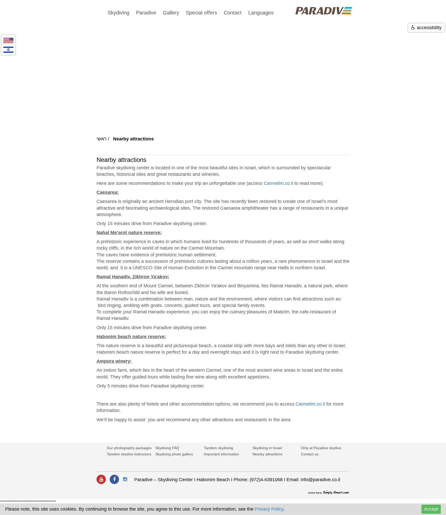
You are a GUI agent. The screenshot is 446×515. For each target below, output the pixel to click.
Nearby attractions (267, 454)
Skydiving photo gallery (174, 454)
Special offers (201, 12)
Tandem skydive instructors (129, 454)
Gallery (171, 12)
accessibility (429, 27)
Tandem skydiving (218, 448)
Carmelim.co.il (278, 183)
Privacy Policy (269, 509)
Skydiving (118, 12)
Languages (261, 12)
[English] (8, 40)
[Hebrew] (8, 49)
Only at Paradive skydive (321, 448)
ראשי (102, 138)
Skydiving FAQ (167, 448)
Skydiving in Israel (267, 448)
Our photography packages (129, 448)
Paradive (146, 12)
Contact (233, 12)
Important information (221, 454)
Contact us (309, 454)
